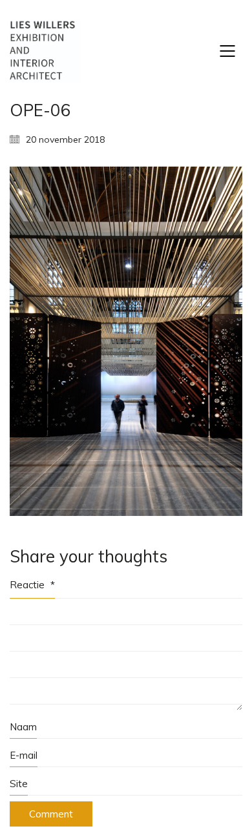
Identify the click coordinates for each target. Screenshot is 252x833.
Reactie (32, 585)
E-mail (23, 755)
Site (19, 783)
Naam (23, 727)
